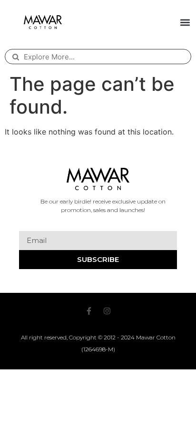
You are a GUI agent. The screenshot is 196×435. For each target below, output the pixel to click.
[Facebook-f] (89, 311)
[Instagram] (107, 311)
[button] (185, 22)
